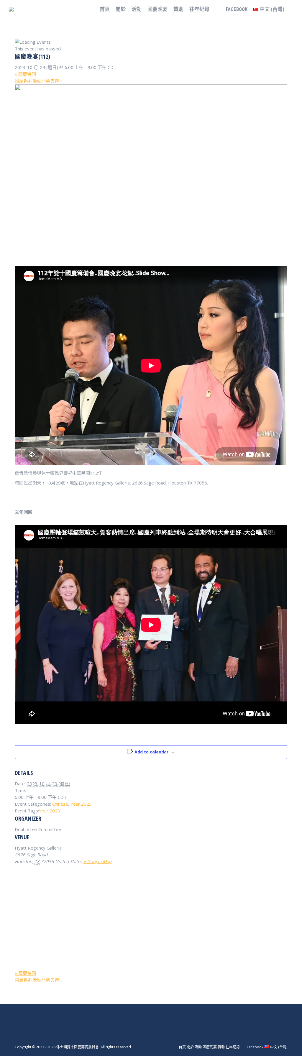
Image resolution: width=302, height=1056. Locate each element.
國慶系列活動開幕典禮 (39, 81)
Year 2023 (81, 804)
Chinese (60, 804)
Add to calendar (151, 752)
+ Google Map (97, 861)
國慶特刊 (25, 74)
